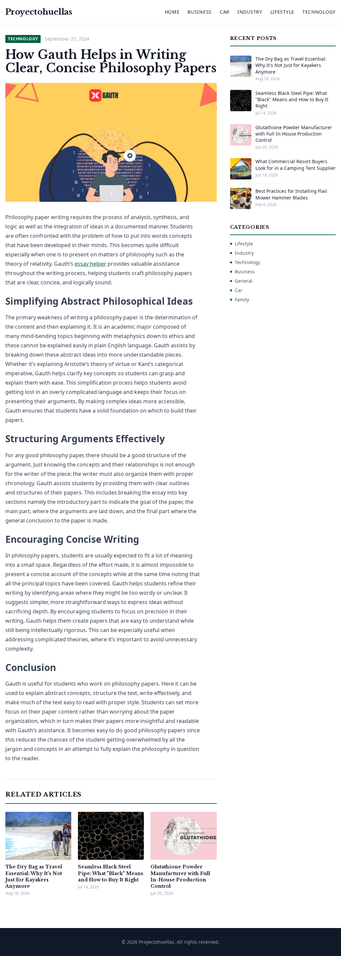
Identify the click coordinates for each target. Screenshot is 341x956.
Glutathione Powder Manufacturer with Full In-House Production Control (180, 876)
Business (199, 12)
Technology (319, 12)
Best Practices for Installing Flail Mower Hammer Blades (291, 194)
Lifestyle (282, 12)
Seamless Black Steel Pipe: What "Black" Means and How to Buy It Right (110, 873)
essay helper (90, 263)
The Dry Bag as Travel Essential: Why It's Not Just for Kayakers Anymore (33, 876)
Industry (249, 12)
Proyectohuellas (38, 12)
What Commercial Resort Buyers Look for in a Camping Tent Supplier (295, 164)
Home (172, 12)
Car (224, 12)
